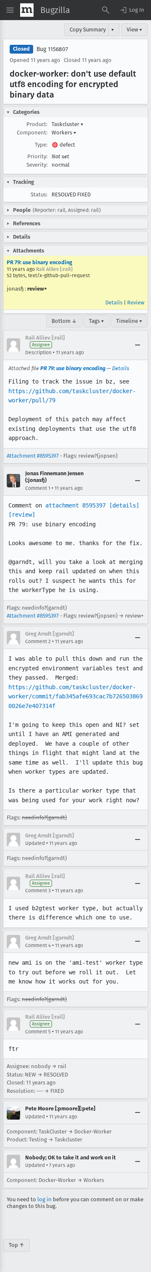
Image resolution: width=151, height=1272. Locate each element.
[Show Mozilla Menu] (27, 10)
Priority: (37, 156)
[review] (21, 514)
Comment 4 (38, 945)
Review (135, 302)
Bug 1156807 (52, 49)
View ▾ (134, 29)
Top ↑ (16, 1245)
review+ (37, 289)
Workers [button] (64, 132)
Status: (39, 194)
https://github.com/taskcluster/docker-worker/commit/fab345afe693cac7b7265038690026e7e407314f (75, 696)
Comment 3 (38, 890)
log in (44, 1199)
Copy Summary (88, 29)
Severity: (36, 165)
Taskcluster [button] (67, 124)
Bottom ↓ (64, 321)
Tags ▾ (96, 321)
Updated (35, 843)
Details (113, 302)
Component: (32, 132)
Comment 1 (37, 488)
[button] (132, 10)
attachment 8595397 (75, 505)
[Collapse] (137, 345)
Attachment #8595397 (33, 456)
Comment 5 (38, 1032)
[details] (124, 505)
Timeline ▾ (129, 321)
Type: (41, 145)
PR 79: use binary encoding (39, 262)
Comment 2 (38, 641)
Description (38, 352)
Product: (36, 124)
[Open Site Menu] (10, 10)
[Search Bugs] (105, 10)
